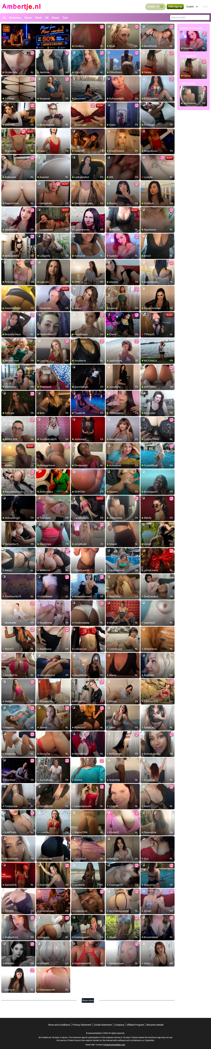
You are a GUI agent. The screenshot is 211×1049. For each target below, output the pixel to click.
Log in (205, 6)
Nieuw (28, 17)
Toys (65, 17)
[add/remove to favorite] (73, 26)
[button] (192, 7)
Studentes (15, 17)
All (4, 17)
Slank (38, 17)
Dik (47, 17)
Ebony (55, 17)
